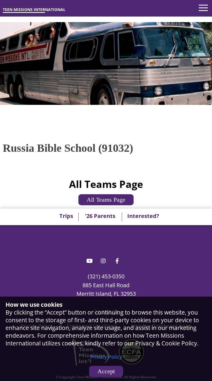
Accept (106, 371)
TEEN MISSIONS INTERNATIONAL (34, 9)
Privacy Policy (106, 356)
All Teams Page (106, 199)
